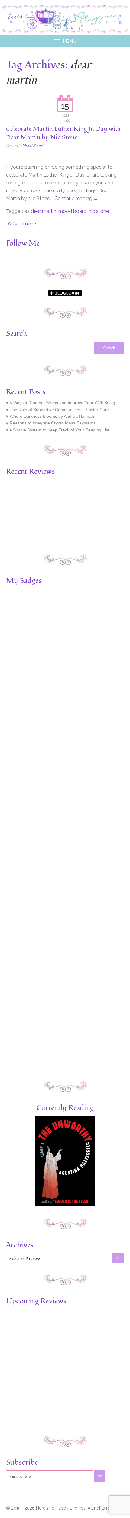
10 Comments (21, 223)
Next (120, 505)
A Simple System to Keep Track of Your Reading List (59, 429)
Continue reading (76, 198)
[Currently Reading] (65, 1205)
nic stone (99, 211)
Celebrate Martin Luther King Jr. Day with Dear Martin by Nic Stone (63, 133)
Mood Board (32, 146)
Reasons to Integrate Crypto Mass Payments (53, 423)
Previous (9, 505)
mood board (72, 211)
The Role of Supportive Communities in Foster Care (59, 409)
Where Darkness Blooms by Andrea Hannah (52, 416)
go (100, 1476)
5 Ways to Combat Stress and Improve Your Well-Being (62, 403)
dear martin (43, 211)
